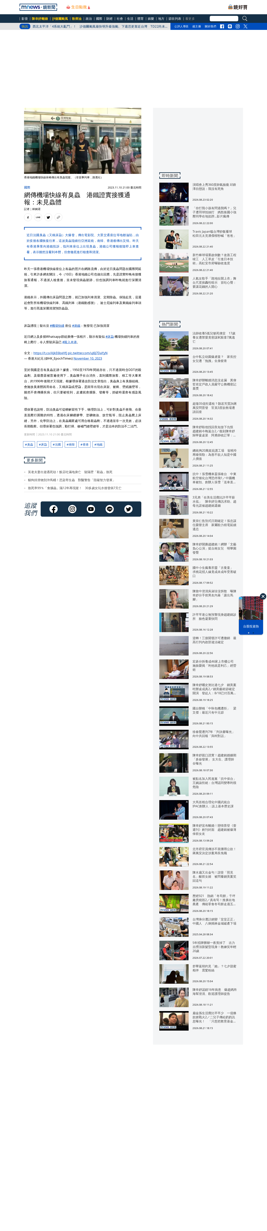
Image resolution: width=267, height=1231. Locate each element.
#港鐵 (76, 325)
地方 (161, 18)
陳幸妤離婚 (40, 18)
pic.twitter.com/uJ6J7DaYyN (88, 353)
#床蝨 (110, 336)
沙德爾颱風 (60, 18)
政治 (89, 18)
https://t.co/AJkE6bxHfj (50, 353)
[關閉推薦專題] (263, 596)
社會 (120, 18)
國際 (99, 18)
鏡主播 (197, 26)
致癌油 (77, 18)
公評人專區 (181, 26)
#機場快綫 (57, 325)
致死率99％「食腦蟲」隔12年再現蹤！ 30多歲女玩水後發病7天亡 (75, 488)
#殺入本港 (69, 342)
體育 (140, 18)
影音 (25, 18)
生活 (130, 18)
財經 (109, 18)
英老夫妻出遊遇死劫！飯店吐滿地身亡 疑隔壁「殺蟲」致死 (70, 472)
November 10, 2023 (87, 358)
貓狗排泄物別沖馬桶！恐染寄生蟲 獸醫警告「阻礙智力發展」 (72, 480)
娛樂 (151, 18)
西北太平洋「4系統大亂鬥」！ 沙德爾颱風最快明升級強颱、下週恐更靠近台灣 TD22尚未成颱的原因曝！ (99, 27)
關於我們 (210, 26)
